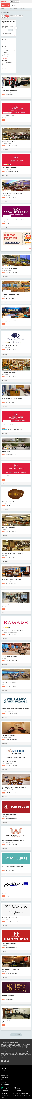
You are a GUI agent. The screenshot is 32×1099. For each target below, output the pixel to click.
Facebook (2, 1060)
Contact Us (3, 1082)
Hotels (13, 5)
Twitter (5, 1060)
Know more (12, 35)
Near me (3, 15)
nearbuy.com (4, 8)
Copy (10, 30)
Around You (5, 5)
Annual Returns (4, 1077)
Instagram (8, 1060)
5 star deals (22, 8)
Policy (2, 1073)
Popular (7, 15)
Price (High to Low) (19, 15)
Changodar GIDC (13, 8)
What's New (12, 15)
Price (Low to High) (5, 17)
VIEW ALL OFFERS (16, 1034)
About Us (3, 1070)
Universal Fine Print (5, 1075)
